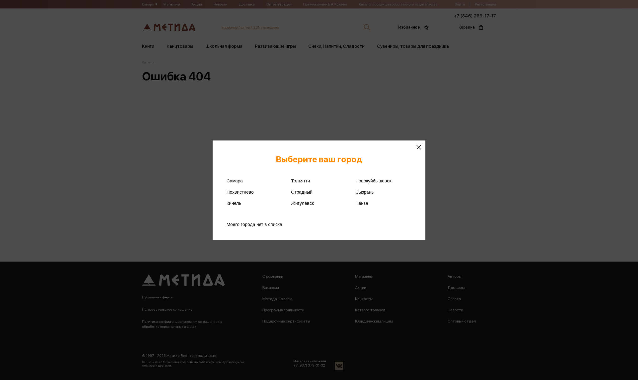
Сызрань (364, 191)
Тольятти (300, 180)
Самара (235, 180)
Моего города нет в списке (254, 224)
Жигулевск (302, 203)
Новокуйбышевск (373, 180)
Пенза (361, 203)
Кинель (234, 203)
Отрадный (302, 191)
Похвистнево (240, 191)
